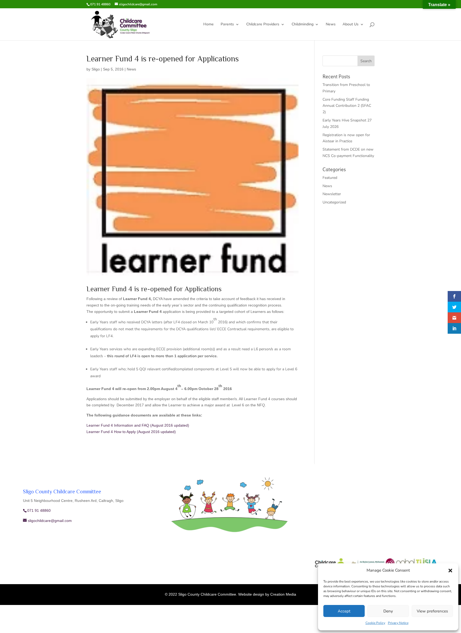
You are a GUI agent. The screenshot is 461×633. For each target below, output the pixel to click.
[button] (450, 570)
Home (208, 24)
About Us (351, 24)
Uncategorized (334, 202)
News (331, 24)
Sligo (96, 69)
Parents (227, 24)
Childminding (302, 24)
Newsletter (332, 193)
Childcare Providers (262, 24)
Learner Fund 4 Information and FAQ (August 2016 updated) (137, 425)
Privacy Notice (398, 623)
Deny (388, 611)
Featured (330, 177)
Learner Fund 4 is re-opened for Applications (154, 289)
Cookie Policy (375, 623)
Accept (344, 611)
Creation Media (283, 594)
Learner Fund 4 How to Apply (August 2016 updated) (131, 432)
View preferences (432, 611)
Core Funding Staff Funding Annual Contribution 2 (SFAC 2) (347, 106)
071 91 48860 (100, 4)
